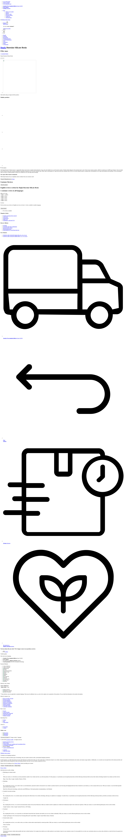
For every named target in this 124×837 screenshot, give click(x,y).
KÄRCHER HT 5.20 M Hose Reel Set (11, 230)
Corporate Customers (7, 706)
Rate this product (4, 184)
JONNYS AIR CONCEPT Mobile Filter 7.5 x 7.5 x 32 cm (15, 236)
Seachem (5, 225)
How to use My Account (8, 698)
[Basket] (63, 32)
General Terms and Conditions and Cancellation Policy (14, 744)
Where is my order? (10, 11)
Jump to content (6, 2)
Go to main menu (6, 1)
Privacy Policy (6, 743)
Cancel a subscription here (8, 747)
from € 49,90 (12, 6)
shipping (6, 8)
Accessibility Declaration (8, 745)
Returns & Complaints (7, 703)
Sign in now (5, 24)
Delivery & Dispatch (7, 702)
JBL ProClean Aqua (7, 229)
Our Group (5, 726)
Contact (4, 727)
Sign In (4, 711)
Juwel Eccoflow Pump (7, 227)
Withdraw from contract (5, 753)
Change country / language (15, 737)
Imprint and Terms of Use (8, 741)
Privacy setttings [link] (6, 746)
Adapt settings (17, 765)
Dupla (3, 47)
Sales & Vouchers (6, 704)
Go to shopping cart (7, 3)
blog (4, 721)
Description (4, 167)
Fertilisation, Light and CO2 (9, 220)
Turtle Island (5, 722)
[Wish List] (4, 30)
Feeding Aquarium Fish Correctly (10, 215)
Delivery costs (8, 14)
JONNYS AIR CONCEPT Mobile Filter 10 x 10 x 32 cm (15, 235)
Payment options (9, 15)
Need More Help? (6, 705)
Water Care (5, 219)
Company (5, 749)
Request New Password (8, 713)
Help (4, 10)
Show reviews (3, 208)
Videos (4, 720)
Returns (7, 12)
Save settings (3, 834)
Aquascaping (5, 218)
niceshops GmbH (9, 739)
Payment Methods (6, 700)
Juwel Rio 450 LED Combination (10, 226)
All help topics (9, 17)
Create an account (6, 28)
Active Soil (5, 217)
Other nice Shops (6, 751)
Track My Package (7, 714)
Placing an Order (6, 699)
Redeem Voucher (6, 715)
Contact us (8, 16)
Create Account (6, 712)
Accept (2, 765)
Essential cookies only (9, 765)
